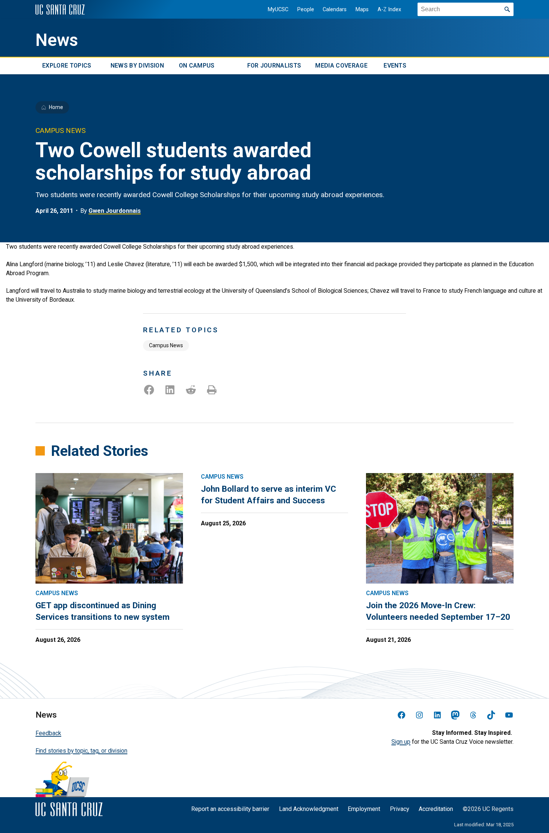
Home (56, 107)
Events (395, 65)
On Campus (197, 65)
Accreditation (436, 808)
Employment (364, 808)
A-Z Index (389, 9)
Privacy (399, 808)
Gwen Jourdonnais (115, 210)
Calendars (335, 9)
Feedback (48, 733)
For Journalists (274, 65)
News (56, 40)
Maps (362, 9)
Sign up (400, 741)
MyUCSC (278, 9)
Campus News (166, 345)
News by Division (137, 65)
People (305, 9)
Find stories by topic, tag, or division (81, 750)
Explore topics (66, 65)
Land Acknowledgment (308, 808)
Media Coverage (341, 65)
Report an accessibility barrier (230, 808)
